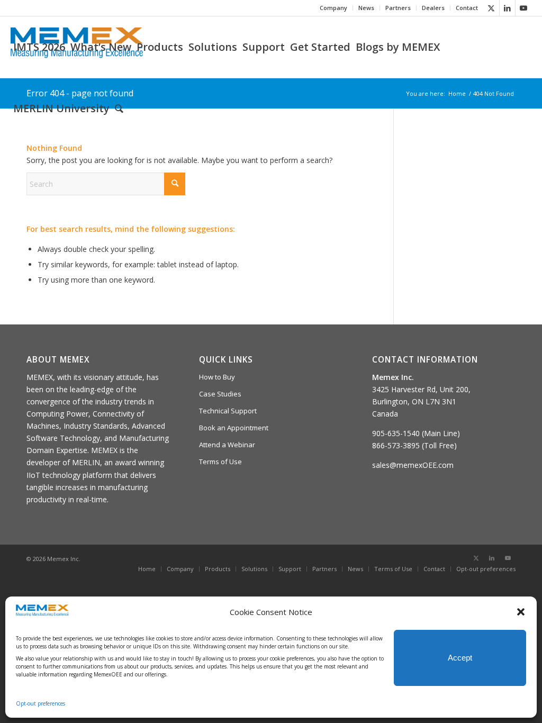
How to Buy (217, 377)
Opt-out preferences (40, 703)
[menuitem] (333, 8)
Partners (398, 8)
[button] (521, 612)
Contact (467, 8)
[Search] (119, 108)
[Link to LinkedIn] (507, 8)
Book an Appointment (233, 427)
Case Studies (220, 394)
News (366, 8)
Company (333, 8)
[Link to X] (491, 8)
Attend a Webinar (227, 444)
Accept (460, 657)
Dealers (433, 8)
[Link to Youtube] (523, 8)
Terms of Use (220, 461)
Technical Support (228, 410)
